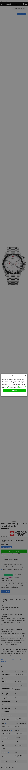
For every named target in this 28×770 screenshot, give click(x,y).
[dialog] (14, 385)
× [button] (25, 375)
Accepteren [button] (14, 390)
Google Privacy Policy (21, 386)
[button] (14, 394)
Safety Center (8, 387)
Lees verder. (19, 387)
